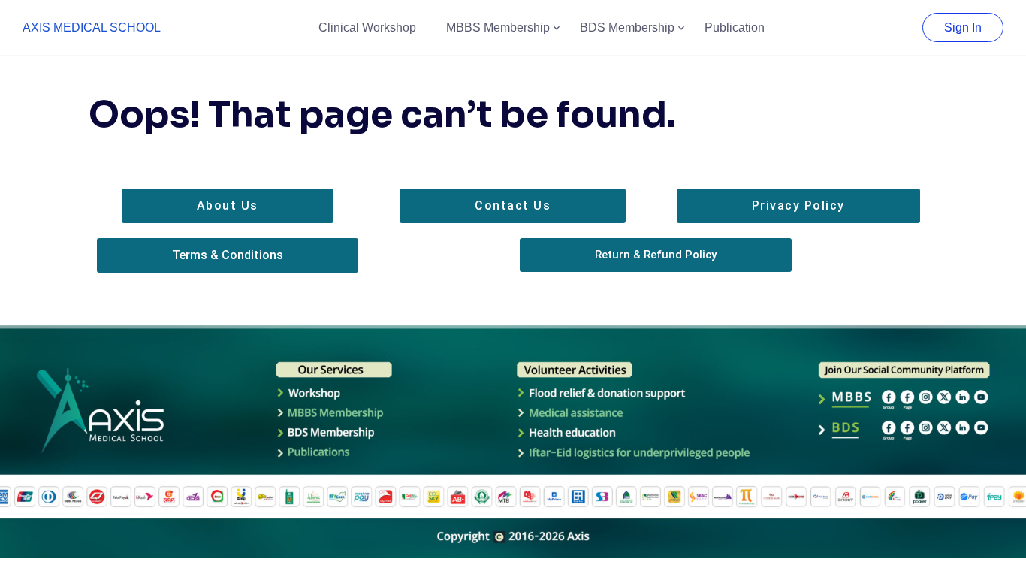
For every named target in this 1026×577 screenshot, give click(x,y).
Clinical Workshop (367, 27)
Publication (735, 27)
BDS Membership (627, 27)
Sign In (963, 27)
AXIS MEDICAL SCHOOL (92, 27)
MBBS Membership (498, 27)
